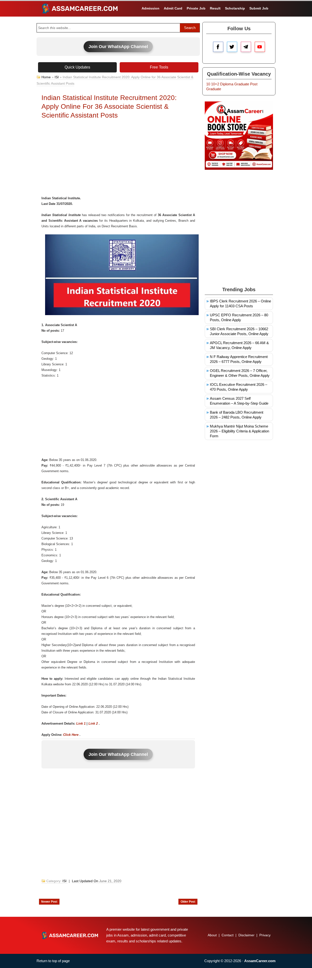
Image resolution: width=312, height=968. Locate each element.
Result (215, 8)
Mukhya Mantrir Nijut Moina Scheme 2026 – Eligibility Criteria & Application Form (239, 431)
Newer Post (49, 901)
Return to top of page (53, 961)
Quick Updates (77, 67)
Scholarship (235, 8)
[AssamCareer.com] (69, 935)
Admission (150, 8)
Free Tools (159, 67)
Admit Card (173, 8)
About (212, 935)
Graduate (241, 84)
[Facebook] (218, 47)
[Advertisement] (118, 159)
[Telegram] (246, 47)
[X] (232, 47)
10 (208, 84)
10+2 (215, 84)
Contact (228, 935)
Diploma (226, 84)
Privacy (265, 935)
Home (46, 77)
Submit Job (258, 8)
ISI (57, 77)
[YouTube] (260, 47)
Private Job (196, 8)
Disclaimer (246, 935)
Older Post (188, 901)
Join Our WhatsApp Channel (118, 46)
